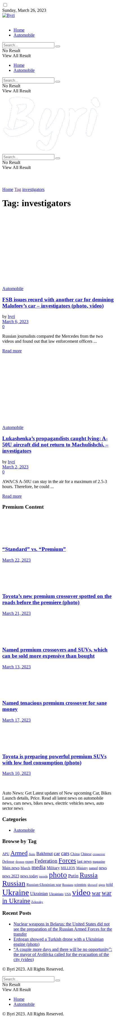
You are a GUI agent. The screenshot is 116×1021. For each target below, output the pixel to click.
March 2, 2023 (15, 466)
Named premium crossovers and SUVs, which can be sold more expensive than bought (55, 653)
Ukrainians (56, 894)
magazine (99, 862)
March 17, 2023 (16, 720)
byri (11, 316)
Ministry (82, 868)
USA (68, 894)
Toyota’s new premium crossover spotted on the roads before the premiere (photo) (56, 599)
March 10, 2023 (16, 773)
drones (19, 861)
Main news (10, 868)
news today (29, 876)
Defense (8, 862)
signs (102, 884)
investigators (33, 189)
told (109, 884)
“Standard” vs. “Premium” (34, 549)
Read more (12, 350)
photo (58, 875)
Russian (13, 883)
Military (53, 868)
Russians (67, 884)
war (96, 893)
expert (29, 862)
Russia (89, 875)
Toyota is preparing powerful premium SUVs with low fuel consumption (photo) (54, 759)
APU (5, 854)
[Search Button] (57, 46)
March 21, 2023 (16, 613)
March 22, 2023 (16, 560)
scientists (80, 885)
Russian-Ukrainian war (43, 884)
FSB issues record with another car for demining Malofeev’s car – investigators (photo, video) (58, 303)
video (81, 892)
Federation (46, 861)
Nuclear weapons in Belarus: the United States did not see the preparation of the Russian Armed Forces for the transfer (63, 929)
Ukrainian (39, 893)
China (75, 854)
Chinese (86, 854)
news (103, 868)
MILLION (68, 868)
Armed (19, 853)
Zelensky (37, 902)
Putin (73, 875)
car (57, 853)
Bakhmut (44, 853)
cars (65, 853)
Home (19, 30)
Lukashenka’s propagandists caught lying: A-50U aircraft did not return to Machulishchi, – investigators (55, 444)
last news (84, 861)
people (43, 876)
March (25, 868)
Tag (17, 189)
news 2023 (10, 876)
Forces (67, 860)
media (39, 867)
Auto (32, 854)
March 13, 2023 (16, 666)
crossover (99, 854)
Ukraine (15, 892)
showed (92, 884)
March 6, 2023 (15, 321)
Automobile (24, 35)
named (93, 868)
